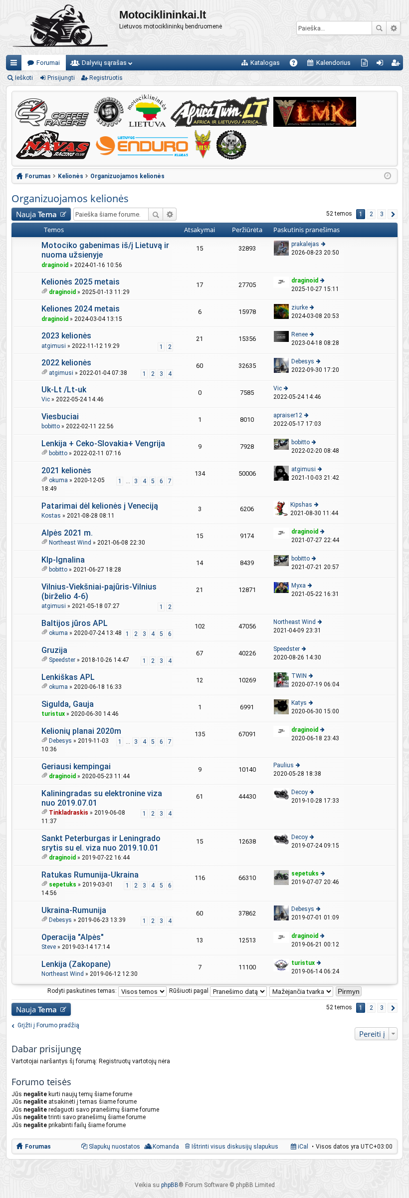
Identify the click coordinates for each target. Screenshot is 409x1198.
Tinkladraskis (68, 812)
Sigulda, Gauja (67, 704)
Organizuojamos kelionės (70, 198)
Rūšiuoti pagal (189, 990)
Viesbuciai (60, 416)
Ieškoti (379, 27)
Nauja (36, 214)
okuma (58, 480)
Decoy (299, 792)
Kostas (51, 515)
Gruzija (54, 650)
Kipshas (301, 504)
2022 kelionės (66, 362)
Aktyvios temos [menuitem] (366, 64)
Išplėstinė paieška (393, 27)
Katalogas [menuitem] (265, 62)
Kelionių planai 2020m (81, 731)
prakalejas (305, 244)
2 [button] (371, 214)
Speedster (62, 659)
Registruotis (106, 77)
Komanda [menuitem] (166, 1146)
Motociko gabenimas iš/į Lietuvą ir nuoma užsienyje (105, 250)
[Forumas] (62, 27)
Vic (45, 399)
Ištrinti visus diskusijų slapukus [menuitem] (235, 1146)
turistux (53, 713)
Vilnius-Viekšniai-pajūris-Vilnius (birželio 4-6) (99, 591)
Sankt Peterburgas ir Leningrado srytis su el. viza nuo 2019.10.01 (101, 843)
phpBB (170, 1185)
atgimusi (53, 345)
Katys (299, 702)
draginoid (54, 265)
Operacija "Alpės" (72, 937)
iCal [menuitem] (302, 1146)
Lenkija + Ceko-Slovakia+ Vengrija (103, 443)
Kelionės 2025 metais (80, 282)
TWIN (299, 675)
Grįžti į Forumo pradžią (48, 1025)
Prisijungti (61, 77)
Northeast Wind (70, 542)
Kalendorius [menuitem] (333, 62)
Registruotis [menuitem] (397, 64)
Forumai (48, 62)
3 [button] (382, 214)
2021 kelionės (66, 470)
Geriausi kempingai (76, 766)
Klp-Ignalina (63, 560)
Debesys (302, 361)
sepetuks (62, 884)
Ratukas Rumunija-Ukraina (90, 875)
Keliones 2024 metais (80, 308)
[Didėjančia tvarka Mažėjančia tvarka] (301, 990)
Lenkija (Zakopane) (76, 964)
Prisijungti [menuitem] (382, 64)
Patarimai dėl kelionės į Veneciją (99, 506)
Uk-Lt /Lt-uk (63, 389)
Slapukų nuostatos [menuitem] (114, 1146)
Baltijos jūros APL (74, 623)
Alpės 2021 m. (67, 533)
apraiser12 (287, 415)
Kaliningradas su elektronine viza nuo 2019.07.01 (101, 798)
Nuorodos (15, 64)
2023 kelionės (66, 335)
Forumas (38, 1146)
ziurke (299, 307)
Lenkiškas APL (68, 677)
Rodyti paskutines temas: (82, 990)
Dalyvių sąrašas (104, 62)
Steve (48, 946)
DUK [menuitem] (297, 64)
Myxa (298, 585)
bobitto (50, 426)
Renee (299, 334)
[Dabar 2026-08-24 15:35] (387, 176)
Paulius (283, 765)
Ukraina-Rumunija (73, 910)
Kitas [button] (393, 214)
